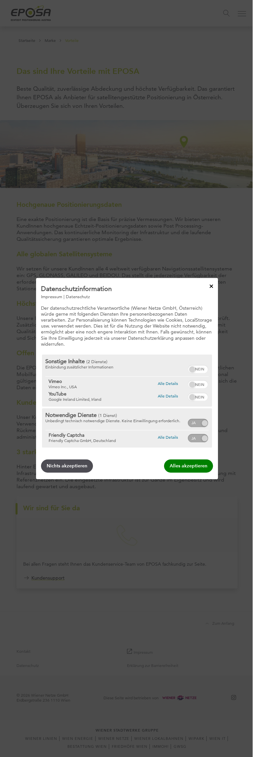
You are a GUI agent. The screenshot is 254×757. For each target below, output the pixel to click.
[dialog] (127, 378)
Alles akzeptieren (188, 466)
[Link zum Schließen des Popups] (211, 286)
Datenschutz (78, 296)
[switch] (198, 368)
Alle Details (168, 383)
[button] (192, 369)
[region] (127, 401)
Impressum (51, 296)
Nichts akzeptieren (67, 466)
